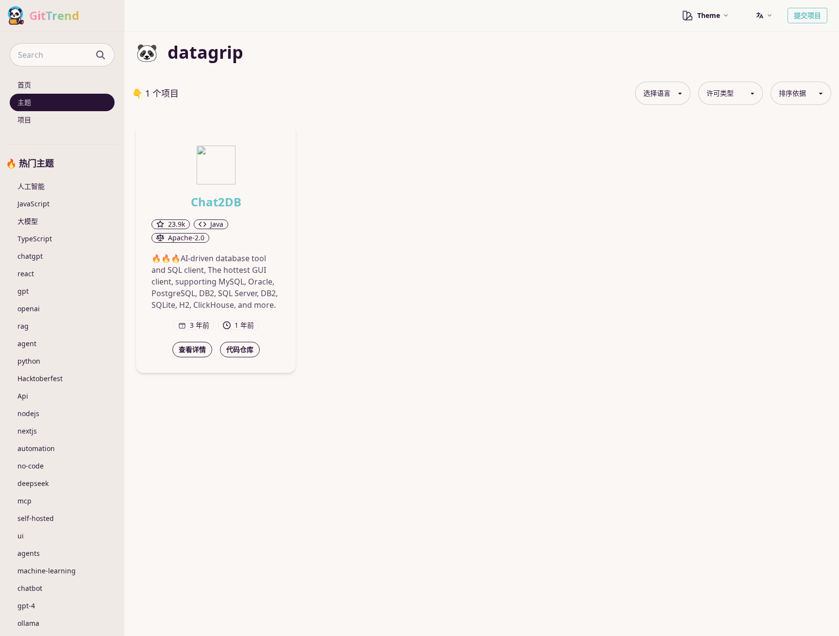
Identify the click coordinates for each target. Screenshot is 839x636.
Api (22, 396)
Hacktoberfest (40, 378)
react (25, 273)
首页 (24, 84)
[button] (764, 15)
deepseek (33, 483)
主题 (24, 102)
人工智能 (31, 186)
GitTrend (54, 15)
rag (23, 326)
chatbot (29, 588)
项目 (24, 119)
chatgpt (30, 256)
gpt (23, 291)
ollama (28, 623)
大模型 (27, 221)
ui (20, 535)
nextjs (27, 430)
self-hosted (35, 518)
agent (26, 343)
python (28, 361)
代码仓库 (239, 349)
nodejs (28, 413)
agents (28, 553)
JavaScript (33, 203)
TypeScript (34, 238)
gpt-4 (26, 605)
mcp (24, 500)
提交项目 (807, 15)
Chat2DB (216, 202)
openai (28, 308)
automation (36, 448)
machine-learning (46, 570)
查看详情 (192, 349)
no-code (30, 465)
